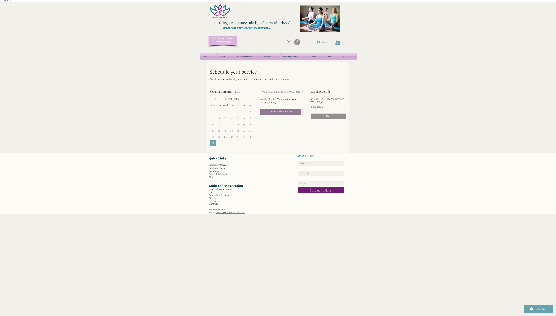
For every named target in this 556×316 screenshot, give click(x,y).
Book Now (214, 170)
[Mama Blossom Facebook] (297, 42)
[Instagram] (289, 42)
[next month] (248, 99)
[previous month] (215, 99)
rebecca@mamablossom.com (230, 212)
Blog (211, 177)
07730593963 (219, 209)
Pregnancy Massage (219, 164)
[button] (337, 42)
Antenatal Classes (218, 173)
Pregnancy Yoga (217, 167)
